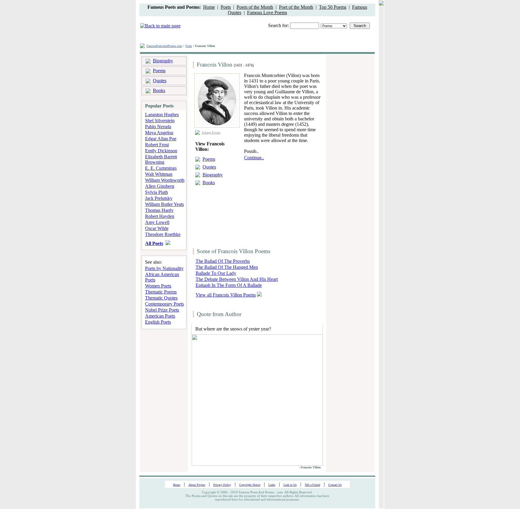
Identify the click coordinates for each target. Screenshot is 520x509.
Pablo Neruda (158, 126)
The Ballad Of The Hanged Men (227, 267)
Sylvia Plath (156, 192)
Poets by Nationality (164, 268)
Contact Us (335, 484)
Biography (163, 60)
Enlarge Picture (211, 132)
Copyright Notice (249, 484)
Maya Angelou (159, 132)
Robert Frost (157, 144)
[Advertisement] (281, 198)
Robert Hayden (159, 216)
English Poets (158, 321)
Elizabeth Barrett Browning (161, 159)
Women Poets (158, 285)
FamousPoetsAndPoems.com (164, 46)
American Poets (160, 315)
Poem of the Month (255, 7)
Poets (226, 7)
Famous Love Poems (267, 12)
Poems (159, 70)
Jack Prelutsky (158, 198)
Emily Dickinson (161, 150)
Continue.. (254, 157)
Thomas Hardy (159, 210)
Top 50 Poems (332, 7)
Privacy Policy (222, 484)
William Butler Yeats (164, 204)
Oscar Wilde (157, 228)
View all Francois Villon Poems (226, 294)
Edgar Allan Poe (160, 138)
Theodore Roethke (163, 234)
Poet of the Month (296, 7)
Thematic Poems (161, 291)
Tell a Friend (312, 484)
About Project (196, 484)
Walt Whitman (158, 174)
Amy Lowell (157, 222)
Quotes (159, 80)
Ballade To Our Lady (216, 273)
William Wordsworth (164, 180)
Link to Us (290, 484)
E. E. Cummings (161, 168)
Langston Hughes (162, 114)
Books (159, 90)
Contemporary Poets (164, 303)
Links (271, 484)
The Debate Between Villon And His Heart (237, 279)
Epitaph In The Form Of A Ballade (229, 285)
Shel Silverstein (160, 120)
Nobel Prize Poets (162, 309)
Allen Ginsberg (159, 186)
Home (209, 7)
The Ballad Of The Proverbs (223, 261)
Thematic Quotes (161, 297)
